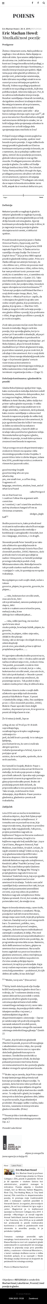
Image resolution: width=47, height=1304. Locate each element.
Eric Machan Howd (10, 29)
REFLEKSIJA (37, 29)
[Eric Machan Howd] (9, 1174)
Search (42, 3)
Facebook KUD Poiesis (31, 3)
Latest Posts (16, 1166)
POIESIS (23, 15)
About (6, 1166)
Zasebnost (33, 1298)
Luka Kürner (23, 1283)
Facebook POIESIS (37, 3)
